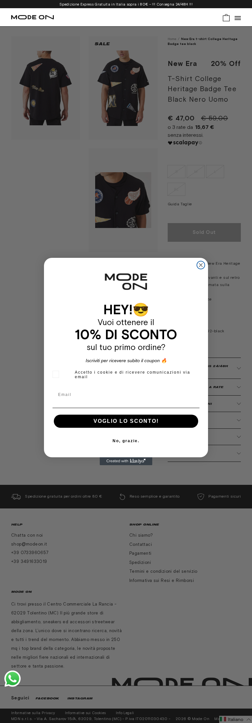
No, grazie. (126, 441)
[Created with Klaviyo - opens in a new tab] (126, 461)
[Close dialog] (201, 265)
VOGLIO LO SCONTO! (126, 421)
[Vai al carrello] (226, 17)
